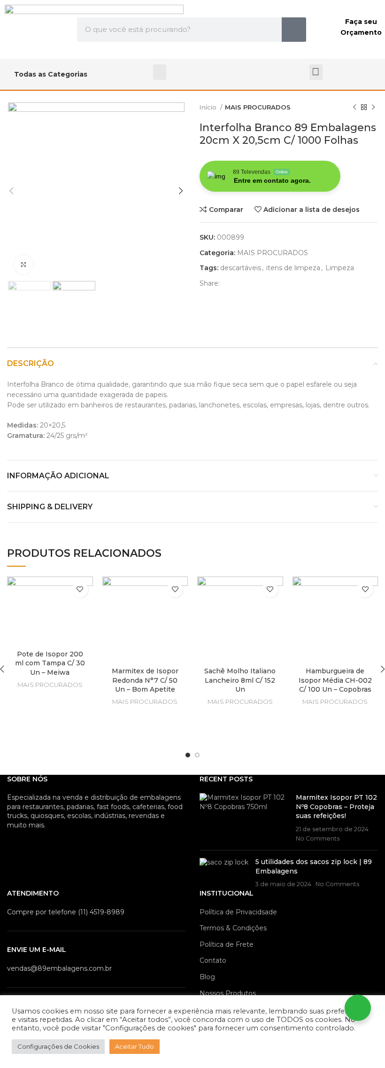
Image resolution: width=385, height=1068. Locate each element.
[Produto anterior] (354, 107)
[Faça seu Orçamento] (324, 29)
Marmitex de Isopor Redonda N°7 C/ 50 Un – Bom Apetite (145, 680)
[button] (159, 72)
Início (209, 107)
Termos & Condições (233, 928)
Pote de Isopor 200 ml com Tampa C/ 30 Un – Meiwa (50, 663)
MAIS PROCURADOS (258, 107)
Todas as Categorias (50, 74)
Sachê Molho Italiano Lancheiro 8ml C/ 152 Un (240, 680)
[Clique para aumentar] (23, 264)
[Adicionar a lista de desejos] (80, 589)
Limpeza (339, 268)
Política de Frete (227, 944)
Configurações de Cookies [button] (58, 1046)
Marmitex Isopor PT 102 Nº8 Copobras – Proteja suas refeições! (336, 806)
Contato (213, 960)
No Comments (317, 838)
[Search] (294, 29)
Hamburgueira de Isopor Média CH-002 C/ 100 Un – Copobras (335, 680)
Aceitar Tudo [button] (134, 1046)
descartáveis (240, 268)
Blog (207, 977)
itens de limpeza (293, 268)
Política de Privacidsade (238, 912)
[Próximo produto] (373, 107)
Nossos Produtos (228, 993)
